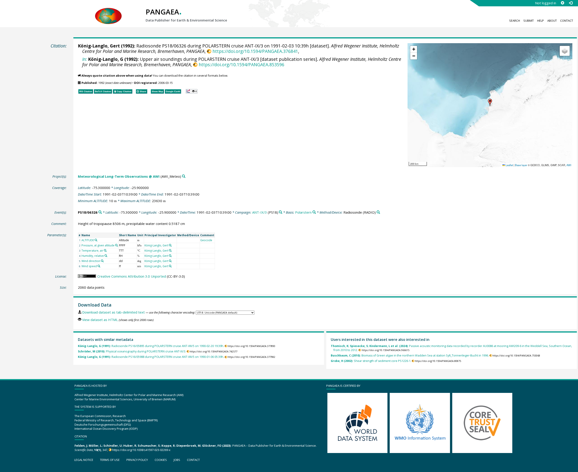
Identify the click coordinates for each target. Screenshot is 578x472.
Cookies (161, 460)
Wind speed (89, 266)
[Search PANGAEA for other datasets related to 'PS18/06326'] (100, 212)
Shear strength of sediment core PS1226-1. (371, 361)
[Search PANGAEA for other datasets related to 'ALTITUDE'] (96, 240)
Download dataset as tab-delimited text (113, 312)
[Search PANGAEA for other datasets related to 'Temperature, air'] (105, 250)
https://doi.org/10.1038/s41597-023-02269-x (141, 450)
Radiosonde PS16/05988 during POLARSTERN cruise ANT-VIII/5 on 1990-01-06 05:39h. (151, 357)
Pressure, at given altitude (98, 245)
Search (514, 21)
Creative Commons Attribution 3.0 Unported (131, 276)
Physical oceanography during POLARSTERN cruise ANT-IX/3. (132, 351)
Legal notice (83, 460)
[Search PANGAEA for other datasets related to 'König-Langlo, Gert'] (170, 245)
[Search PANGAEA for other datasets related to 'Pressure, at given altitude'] (116, 245)
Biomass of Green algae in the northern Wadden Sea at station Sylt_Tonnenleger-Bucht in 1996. (410, 355)
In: (84, 59)
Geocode (206, 240)
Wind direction (91, 261)
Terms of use (110, 460)
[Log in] (570, 3)
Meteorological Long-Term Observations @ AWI (119, 176)
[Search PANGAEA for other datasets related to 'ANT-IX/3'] (280, 212)
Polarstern (303, 212)
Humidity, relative (93, 256)
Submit (528, 21)
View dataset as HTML (100, 319)
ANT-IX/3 (259, 212)
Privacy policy (137, 460)
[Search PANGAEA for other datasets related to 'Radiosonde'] (378, 212)
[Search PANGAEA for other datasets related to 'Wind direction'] (102, 261)
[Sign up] (562, 3)
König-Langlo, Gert (99, 46)
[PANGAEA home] (108, 11)
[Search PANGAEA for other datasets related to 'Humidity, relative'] (106, 255)
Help (540, 21)
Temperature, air (92, 251)
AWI (568, 165)
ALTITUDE (88, 240)
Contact (566, 21)
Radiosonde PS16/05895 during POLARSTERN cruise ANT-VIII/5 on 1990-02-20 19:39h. (151, 346)
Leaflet (509, 165)
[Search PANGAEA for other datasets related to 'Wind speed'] (99, 266)
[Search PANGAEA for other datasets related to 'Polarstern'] (314, 212)
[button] (490, 102)
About (552, 21)
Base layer (521, 165)
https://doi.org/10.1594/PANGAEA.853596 (241, 64)
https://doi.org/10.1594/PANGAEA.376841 (255, 51)
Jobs (177, 460)
